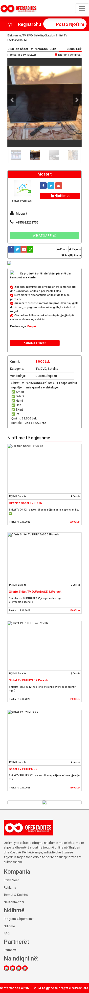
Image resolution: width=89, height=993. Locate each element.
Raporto (76, 249)
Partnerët (10, 950)
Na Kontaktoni (14, 902)
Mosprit (32, 326)
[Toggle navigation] (82, 8)
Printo (63, 249)
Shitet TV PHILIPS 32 (23, 769)
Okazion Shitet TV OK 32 (26, 503)
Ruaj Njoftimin (72, 255)
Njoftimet (61, 196)
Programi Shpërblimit (19, 919)
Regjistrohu (29, 24)
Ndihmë (9, 926)
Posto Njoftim (70, 24)
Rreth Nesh (11, 880)
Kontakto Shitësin (35, 342)
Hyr (8, 24)
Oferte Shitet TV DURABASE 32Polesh (35, 591)
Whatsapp (43, 235)
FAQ (7, 933)
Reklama (10, 887)
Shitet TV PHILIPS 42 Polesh (28, 680)
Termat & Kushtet (16, 895)
